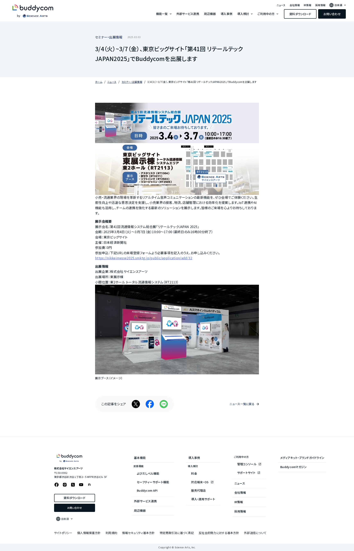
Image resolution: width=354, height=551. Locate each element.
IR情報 (307, 5)
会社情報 (295, 5)
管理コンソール (247, 464)
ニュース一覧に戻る (241, 404)
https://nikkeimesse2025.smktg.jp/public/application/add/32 (143, 257)
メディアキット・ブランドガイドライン (302, 458)
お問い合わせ (331, 14)
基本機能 (140, 458)
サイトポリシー (63, 533)
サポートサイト (246, 473)
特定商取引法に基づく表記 (177, 533)
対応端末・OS (200, 482)
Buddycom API (147, 490)
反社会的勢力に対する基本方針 (219, 533)
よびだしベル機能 (148, 473)
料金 (194, 473)
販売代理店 (198, 490)
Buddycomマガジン (293, 467)
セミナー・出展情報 (109, 37)
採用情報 (320, 5)
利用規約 (111, 533)
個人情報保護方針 (89, 533)
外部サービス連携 (187, 14)
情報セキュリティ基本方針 (138, 533)
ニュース (281, 5)
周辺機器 (210, 14)
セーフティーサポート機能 (153, 482)
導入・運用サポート (203, 499)
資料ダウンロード (300, 14)
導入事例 (226, 14)
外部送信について (255, 533)
